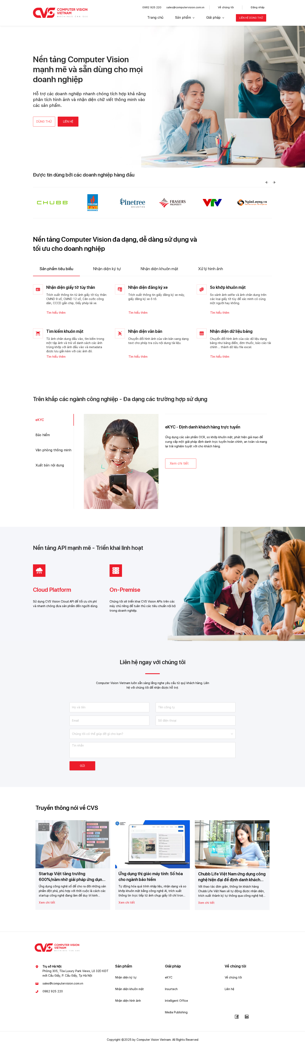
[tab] (56, 269)
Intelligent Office (176, 1000)
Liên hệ (229, 989)
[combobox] (151, 732)
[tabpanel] (152, 322)
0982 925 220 (151, 7)
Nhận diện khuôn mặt (129, 989)
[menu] (205, 18)
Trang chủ (155, 18)
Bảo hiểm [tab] (42, 435)
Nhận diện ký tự (126, 977)
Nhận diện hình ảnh (128, 1000)
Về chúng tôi (226, 7)
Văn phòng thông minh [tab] (53, 450)
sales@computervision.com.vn (185, 7)
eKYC (168, 977)
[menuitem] (155, 18)
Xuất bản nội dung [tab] (49, 465)
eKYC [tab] (39, 420)
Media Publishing (176, 1012)
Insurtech (171, 989)
